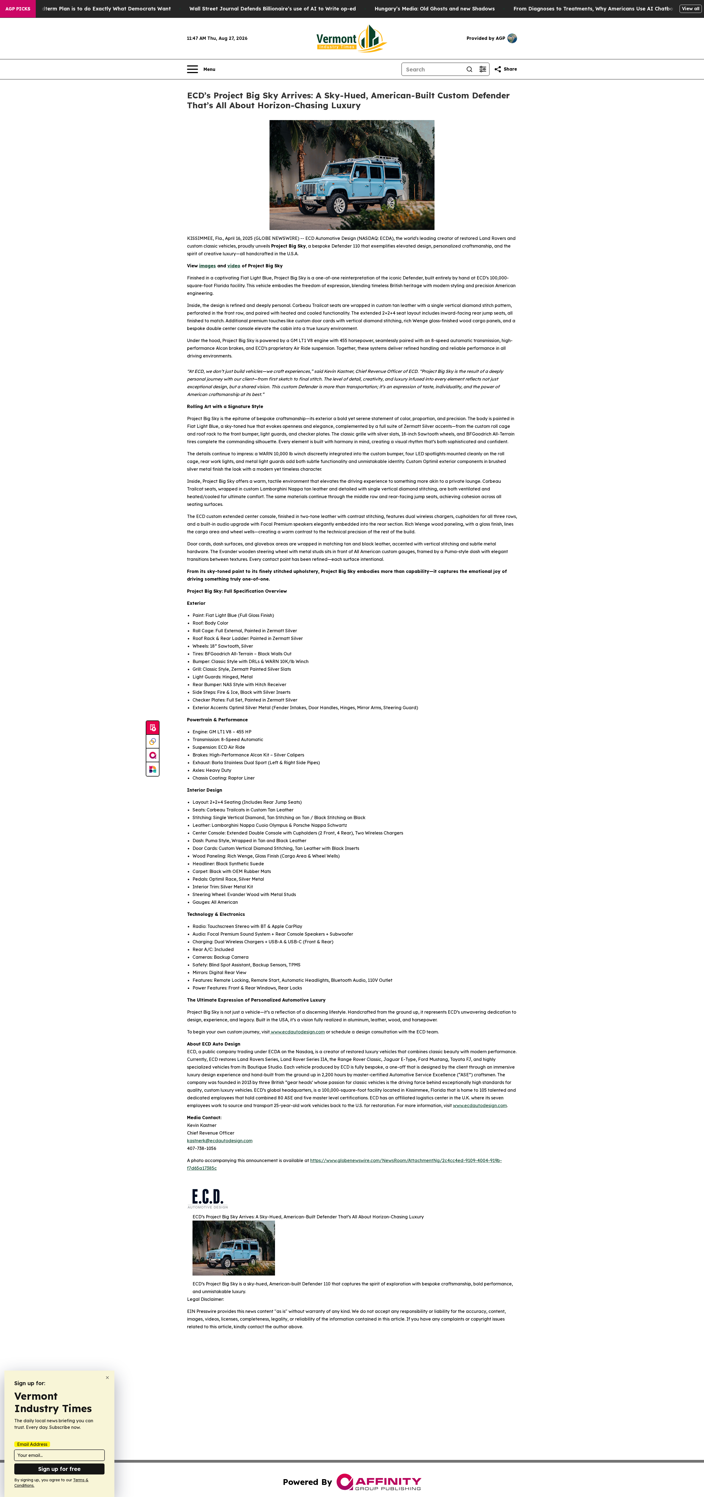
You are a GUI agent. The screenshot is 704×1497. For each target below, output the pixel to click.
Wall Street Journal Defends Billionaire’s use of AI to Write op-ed (272, 8)
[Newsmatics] (152, 769)
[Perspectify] (152, 741)
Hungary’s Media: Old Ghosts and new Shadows (435, 8)
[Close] (107, 1377)
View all (690, 8)
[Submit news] (152, 728)
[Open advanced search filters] (482, 69)
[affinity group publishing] (152, 755)
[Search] (469, 69)
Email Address (32, 1444)
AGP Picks (18, 9)
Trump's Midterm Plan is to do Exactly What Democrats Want (93, 8)
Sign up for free (59, 1468)
